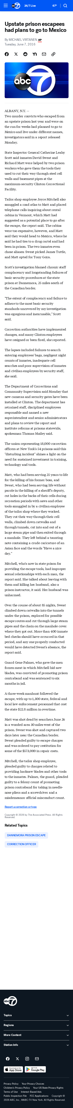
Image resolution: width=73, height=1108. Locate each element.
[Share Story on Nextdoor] (34, 54)
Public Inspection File (15, 1096)
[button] (5, 5)
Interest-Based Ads (31, 1092)
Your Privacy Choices (33, 1084)
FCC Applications (39, 1096)
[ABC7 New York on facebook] (8, 1059)
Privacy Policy (11, 1084)
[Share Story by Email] (44, 54)
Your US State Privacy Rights (48, 1088)
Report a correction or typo (21, 807)
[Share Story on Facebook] (6, 54)
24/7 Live (30, 6)
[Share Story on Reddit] (25, 54)
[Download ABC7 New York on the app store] (13, 1069)
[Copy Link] (53, 54)
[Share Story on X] (16, 54)
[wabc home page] (10, 1001)
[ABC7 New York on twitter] (17, 1059)
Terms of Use (11, 1092)
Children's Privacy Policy (17, 1088)
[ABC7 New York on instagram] (27, 1059)
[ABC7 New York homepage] (16, 5)
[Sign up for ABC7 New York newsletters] (37, 1059)
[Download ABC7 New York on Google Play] (35, 1069)
